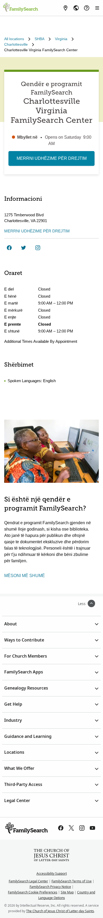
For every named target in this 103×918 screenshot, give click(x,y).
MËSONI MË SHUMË (24, 575)
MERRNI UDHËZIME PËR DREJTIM (52, 158)
